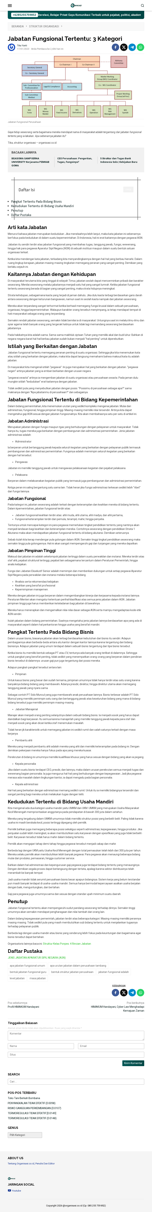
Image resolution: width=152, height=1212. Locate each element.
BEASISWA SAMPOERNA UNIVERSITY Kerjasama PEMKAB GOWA (30, 162)
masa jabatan (38, 978)
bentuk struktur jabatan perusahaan (72, 971)
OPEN (128, 189)
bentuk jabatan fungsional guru (28, 971)
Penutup (17, 210)
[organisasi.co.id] (76, 5)
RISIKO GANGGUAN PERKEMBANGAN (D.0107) (34, 1108)
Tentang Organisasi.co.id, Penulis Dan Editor (31, 1163)
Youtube (16, 1190)
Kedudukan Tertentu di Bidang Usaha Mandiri (42, 206)
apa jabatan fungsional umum (27, 965)
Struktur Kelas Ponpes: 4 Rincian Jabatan (67, 943)
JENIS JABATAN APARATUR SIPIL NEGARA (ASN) (37, 957)
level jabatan (17, 978)
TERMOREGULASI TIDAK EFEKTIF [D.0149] (32, 1113)
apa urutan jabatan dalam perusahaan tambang (78, 965)
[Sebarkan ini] (115, 47)
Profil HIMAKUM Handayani (23, 1004)
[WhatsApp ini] (140, 47)
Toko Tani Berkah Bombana (24, 1098)
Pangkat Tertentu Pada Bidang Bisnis (36, 201)
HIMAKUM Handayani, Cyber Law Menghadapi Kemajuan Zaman (117, 1006)
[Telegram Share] (132, 47)
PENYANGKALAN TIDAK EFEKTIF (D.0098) (31, 1103)
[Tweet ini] (124, 47)
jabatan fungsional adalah (113, 971)
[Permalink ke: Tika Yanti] (11, 47)
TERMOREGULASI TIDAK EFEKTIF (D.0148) (32, 1118)
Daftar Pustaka (21, 214)
